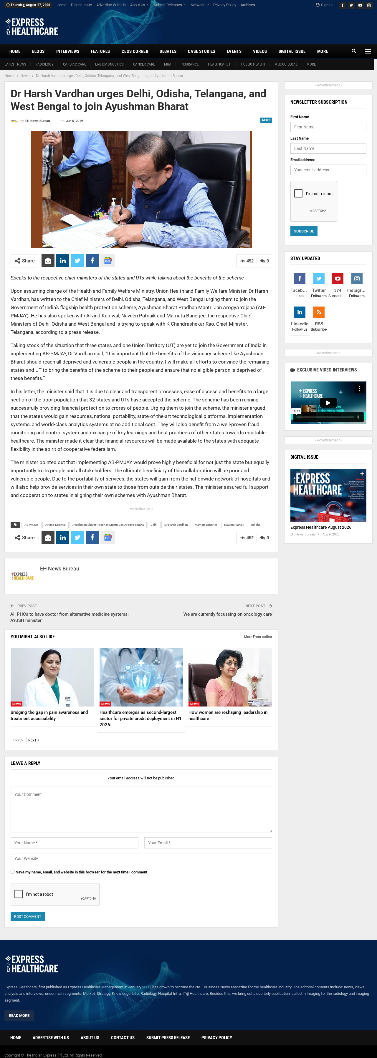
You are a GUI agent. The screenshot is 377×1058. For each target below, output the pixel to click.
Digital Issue (81, 5)
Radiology (44, 64)
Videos (260, 51)
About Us (137, 5)
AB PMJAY (31, 524)
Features (100, 51)
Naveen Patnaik (234, 524)
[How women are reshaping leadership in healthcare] (230, 677)
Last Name (299, 138)
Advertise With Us (111, 5)
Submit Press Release (168, 1037)
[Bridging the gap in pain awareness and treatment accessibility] (52, 677)
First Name (299, 117)
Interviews (68, 51)
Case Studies (201, 51)
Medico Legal (286, 64)
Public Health (253, 64)
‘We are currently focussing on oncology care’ (227, 614)
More (311, 64)
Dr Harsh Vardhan (176, 524)
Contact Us (123, 1037)
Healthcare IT (220, 64)
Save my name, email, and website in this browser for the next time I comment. (82, 872)
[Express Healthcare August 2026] (328, 495)
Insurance (190, 64)
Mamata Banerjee (206, 524)
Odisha (255, 524)
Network (198, 5)
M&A (167, 64)
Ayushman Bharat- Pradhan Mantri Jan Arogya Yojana (108, 524)
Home (62, 5)
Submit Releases (168, 5)
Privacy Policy (224, 5)
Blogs (38, 51)
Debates (168, 51)
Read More (19, 1015)
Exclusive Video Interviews (326, 370)
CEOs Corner (135, 51)
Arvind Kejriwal (55, 524)
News (266, 120)
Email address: (302, 160)
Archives (248, 5)
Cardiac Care (74, 64)
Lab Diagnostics (109, 64)
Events (234, 51)
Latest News (15, 64)
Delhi (154, 524)
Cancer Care (144, 64)
